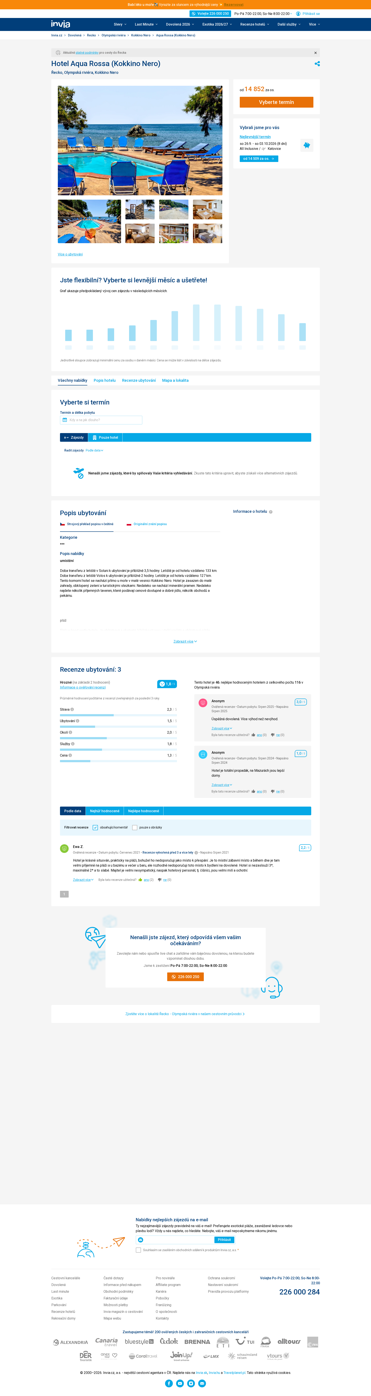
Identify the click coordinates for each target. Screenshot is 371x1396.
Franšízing (163, 1305)
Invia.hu (214, 1373)
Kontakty (162, 1318)
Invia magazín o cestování (123, 1312)
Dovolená (75, 35)
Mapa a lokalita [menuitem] (175, 380)
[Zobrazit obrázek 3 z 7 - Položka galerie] (174, 209)
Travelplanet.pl (234, 1373)
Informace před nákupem (122, 1285)
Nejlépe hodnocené (143, 811)
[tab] (86, 524)
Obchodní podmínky (118, 1291)
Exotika (56, 1298)
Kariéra (161, 1291)
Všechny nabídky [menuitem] (72, 380)
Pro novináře (165, 1278)
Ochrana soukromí (221, 1278)
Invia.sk (201, 1373)
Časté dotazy (114, 1278)
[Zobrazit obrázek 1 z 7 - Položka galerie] (89, 221)
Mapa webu (112, 1318)
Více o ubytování (70, 254)
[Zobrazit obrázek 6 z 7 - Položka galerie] (174, 233)
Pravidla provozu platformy (228, 1291)
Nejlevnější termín (255, 136)
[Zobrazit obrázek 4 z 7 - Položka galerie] (207, 209)
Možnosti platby (116, 1305)
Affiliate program (168, 1285)
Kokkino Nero (141, 35)
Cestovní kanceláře (65, 1278)
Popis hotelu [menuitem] (105, 380)
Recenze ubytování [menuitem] (139, 380)
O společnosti (166, 1312)
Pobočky (162, 1298)
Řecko (92, 35)
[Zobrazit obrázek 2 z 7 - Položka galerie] (140, 209)
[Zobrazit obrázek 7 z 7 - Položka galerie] (207, 233)
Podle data (72, 811)
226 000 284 (299, 1292)
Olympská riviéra (114, 35)
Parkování (58, 1305)
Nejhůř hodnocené (104, 811)
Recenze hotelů (63, 1312)
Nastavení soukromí (223, 1285)
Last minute (60, 1291)
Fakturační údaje (116, 1298)
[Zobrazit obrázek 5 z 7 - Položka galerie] (140, 233)
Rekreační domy (63, 1318)
